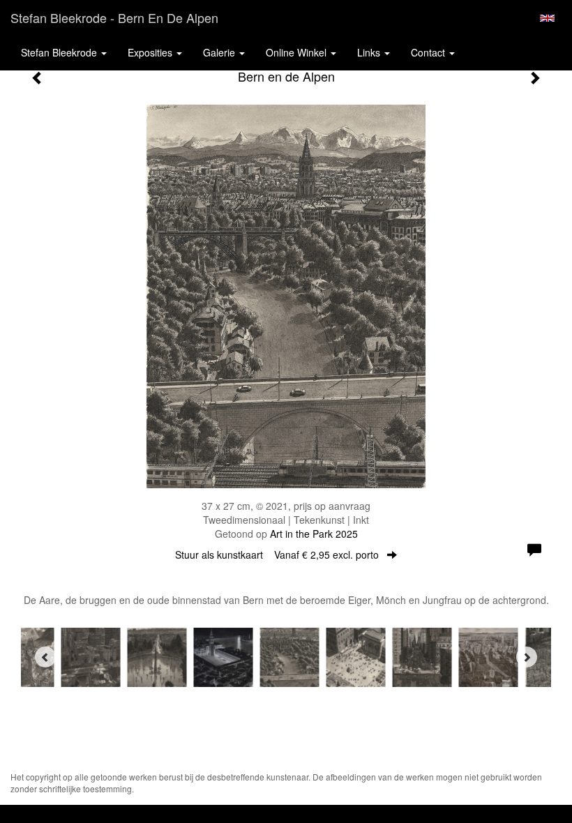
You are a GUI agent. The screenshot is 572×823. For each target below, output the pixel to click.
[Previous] (45, 657)
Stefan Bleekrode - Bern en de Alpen (114, 17)
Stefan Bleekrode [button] (60, 52)
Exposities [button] (151, 52)
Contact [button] (429, 52)
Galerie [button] (220, 52)
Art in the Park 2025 (314, 534)
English (547, 18)
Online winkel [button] (297, 52)
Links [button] (370, 52)
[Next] (526, 657)
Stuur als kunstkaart (277, 554)
